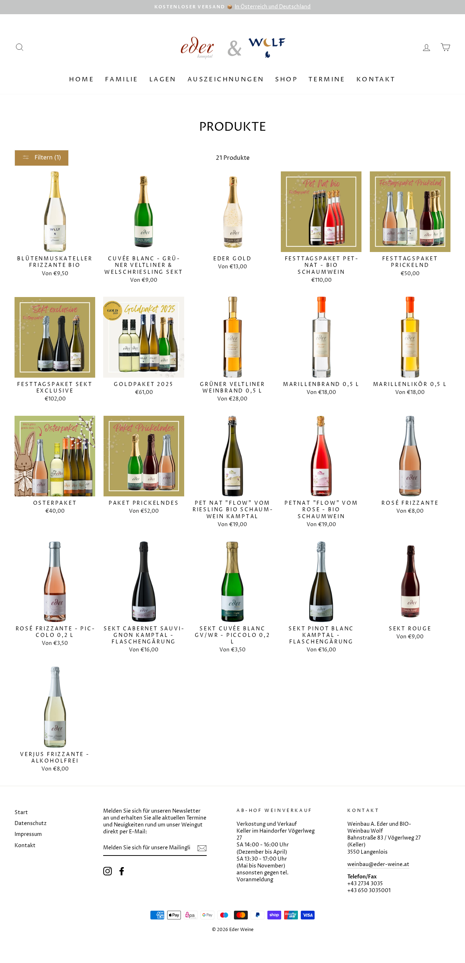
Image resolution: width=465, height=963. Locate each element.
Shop (286, 79)
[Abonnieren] (202, 848)
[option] (232, 7)
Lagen (163, 79)
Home (81, 79)
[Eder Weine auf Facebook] (121, 871)
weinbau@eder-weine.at (378, 864)
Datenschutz (30, 823)
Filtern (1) (47, 158)
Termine (326, 79)
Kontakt (376, 79)
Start (21, 812)
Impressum (28, 834)
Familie (121, 79)
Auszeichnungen (225, 79)
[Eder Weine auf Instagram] (107, 871)
